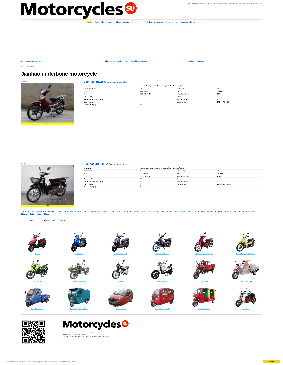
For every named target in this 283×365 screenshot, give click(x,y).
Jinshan (169, 211)
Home (89, 22)
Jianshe (105, 211)
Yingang (156, 211)
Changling (24, 214)
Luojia (99, 211)
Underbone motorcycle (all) (32, 61)
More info (74, 361)
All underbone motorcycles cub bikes (33, 211)
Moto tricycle (171, 22)
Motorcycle (99, 22)
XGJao (46, 214)
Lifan (71, 211)
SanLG (226, 211)
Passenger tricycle (187, 22)
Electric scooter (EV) (124, 22)
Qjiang (66, 211)
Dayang (59, 211)
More (48, 123)
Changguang (126, 211)
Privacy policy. (85, 334)
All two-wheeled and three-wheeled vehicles (126, 61)
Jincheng (93, 211)
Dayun (112, 211)
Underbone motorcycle (153, 22)
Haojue (149, 211)
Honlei (176, 211)
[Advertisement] (87, 41)
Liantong (197, 211)
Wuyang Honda (235, 211)
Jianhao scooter (28, 66)
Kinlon (118, 211)
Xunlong (189, 211)
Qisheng (39, 214)
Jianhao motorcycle (196, 61)
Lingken (182, 211)
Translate (63, 220)
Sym (215, 211)
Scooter (110, 22)
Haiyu (220, 211)
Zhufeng (32, 214)
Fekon (253, 211)
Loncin (86, 211)
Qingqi (143, 211)
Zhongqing (246, 211)
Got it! (271, 361)
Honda (209, 211)
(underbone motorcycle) (105, 82)
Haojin (203, 211)
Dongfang (135, 211)
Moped (139, 22)
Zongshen (78, 211)
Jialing (163, 211)
